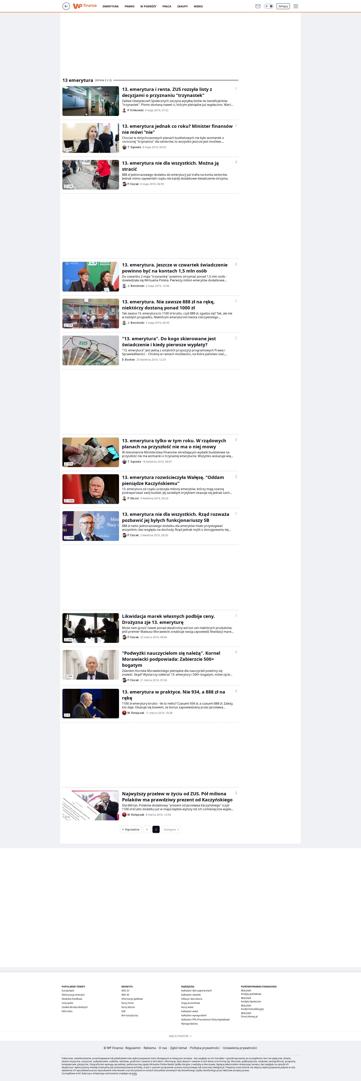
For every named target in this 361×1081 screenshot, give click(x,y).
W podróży (148, 6)
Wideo (198, 6)
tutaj (134, 1073)
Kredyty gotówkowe (251, 994)
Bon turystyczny (129, 1015)
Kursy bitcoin (128, 1007)
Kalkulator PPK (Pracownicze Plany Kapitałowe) (205, 1019)
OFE (123, 1011)
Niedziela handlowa (72, 998)
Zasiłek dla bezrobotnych (75, 1007)
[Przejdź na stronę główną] (66, 9)
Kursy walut (187, 1007)
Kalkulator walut (189, 1011)
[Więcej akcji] (236, 88)
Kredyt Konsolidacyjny (252, 1009)
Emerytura (111, 6)
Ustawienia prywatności (239, 1048)
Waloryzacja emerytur (73, 994)
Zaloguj (283, 6)
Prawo (129, 6)
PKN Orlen (67, 1011)
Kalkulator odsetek (191, 994)
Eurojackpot (68, 990)
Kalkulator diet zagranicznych (196, 990)
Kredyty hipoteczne (251, 1001)
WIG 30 (125, 994)
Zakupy (182, 6)
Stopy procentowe (190, 1003)
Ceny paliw (67, 1003)
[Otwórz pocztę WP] (258, 6)
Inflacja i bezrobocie (191, 998)
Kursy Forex (127, 1003)
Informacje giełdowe (132, 998)
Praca (166, 6)
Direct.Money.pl (249, 1016)
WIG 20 (125, 990)
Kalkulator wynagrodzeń (193, 1015)
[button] (268, 6)
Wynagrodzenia (189, 1023)
